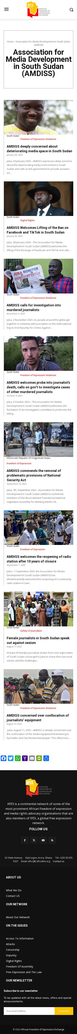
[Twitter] (34, 840)
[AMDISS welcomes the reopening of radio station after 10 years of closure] (38, 527)
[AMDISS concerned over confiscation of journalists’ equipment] (38, 686)
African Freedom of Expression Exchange (42, 1029)
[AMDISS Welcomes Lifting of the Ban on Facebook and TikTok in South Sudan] (38, 198)
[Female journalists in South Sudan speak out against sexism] (38, 609)
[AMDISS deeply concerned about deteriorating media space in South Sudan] (38, 117)
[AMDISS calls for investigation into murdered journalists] (38, 276)
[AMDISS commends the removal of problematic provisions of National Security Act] (38, 439)
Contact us (58, 861)
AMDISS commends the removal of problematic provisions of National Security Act (34, 475)
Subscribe (64, 1011)
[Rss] (52, 840)
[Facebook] (24, 840)
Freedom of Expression (19, 463)
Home (10, 41)
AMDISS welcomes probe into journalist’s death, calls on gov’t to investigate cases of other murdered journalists (38, 387)
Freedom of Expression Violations (38, 139)
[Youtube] (43, 840)
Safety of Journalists (31, 630)
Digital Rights (27, 220)
